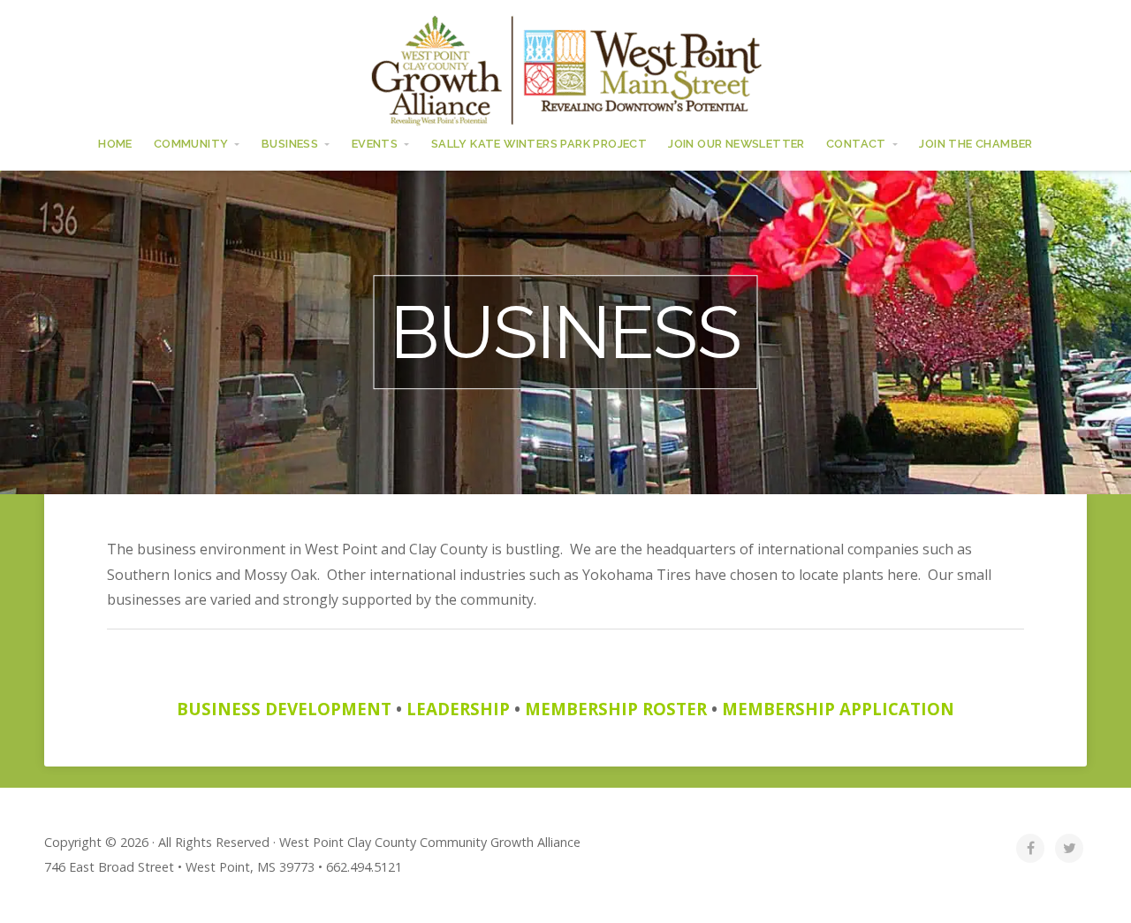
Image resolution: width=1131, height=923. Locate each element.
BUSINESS (290, 143)
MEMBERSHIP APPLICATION (838, 709)
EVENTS (375, 143)
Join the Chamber (975, 143)
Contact (856, 143)
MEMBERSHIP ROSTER (616, 709)
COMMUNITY (191, 143)
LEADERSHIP (458, 709)
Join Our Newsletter (736, 143)
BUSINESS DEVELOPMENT (284, 709)
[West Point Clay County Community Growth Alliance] (565, 69)
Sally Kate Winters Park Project (539, 143)
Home (115, 143)
